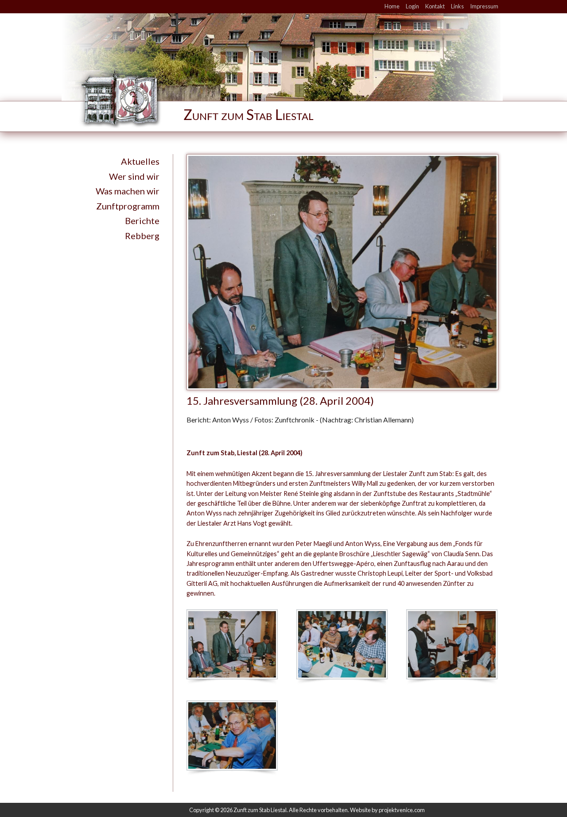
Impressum (484, 6)
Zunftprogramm (127, 206)
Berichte (142, 220)
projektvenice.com (402, 809)
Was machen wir (127, 191)
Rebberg (142, 235)
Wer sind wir (134, 176)
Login (412, 6)
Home (392, 6)
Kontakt (435, 6)
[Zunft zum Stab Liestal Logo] (217, 97)
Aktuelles (140, 161)
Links (457, 6)
